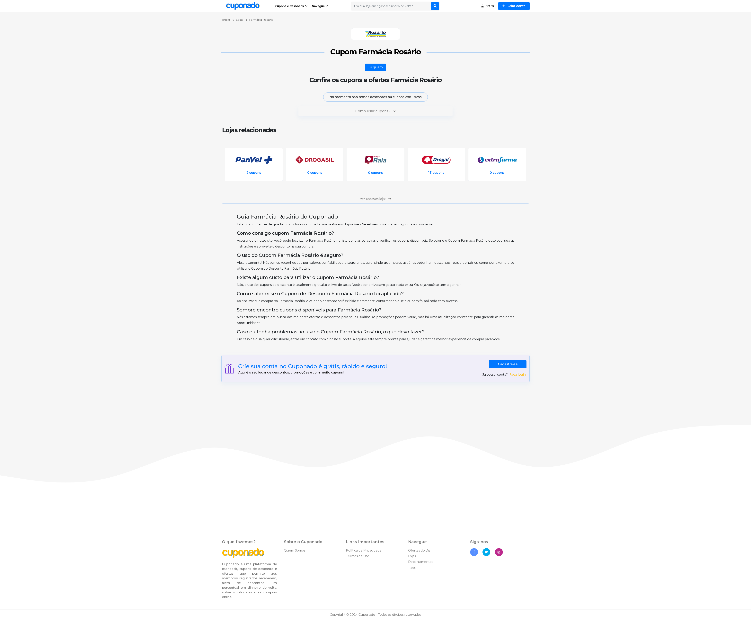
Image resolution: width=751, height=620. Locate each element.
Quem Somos (294, 550)
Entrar (490, 6)
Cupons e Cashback (289, 6)
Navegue (318, 6)
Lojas (412, 556)
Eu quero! (375, 67)
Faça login (517, 374)
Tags (412, 567)
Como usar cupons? (373, 111)
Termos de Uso (357, 556)
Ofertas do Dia (419, 550)
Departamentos (420, 562)
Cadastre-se (507, 364)
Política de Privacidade (364, 550)
